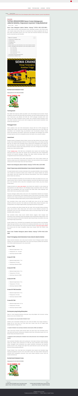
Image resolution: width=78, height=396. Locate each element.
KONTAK (48, 8)
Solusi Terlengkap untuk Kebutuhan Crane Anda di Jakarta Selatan (22, 46)
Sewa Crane (9, 18)
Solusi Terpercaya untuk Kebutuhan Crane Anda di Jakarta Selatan (22, 45)
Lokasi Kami (11, 43)
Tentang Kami (11, 40)
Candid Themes (50, 393)
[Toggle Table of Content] (34, 38)
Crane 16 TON (14, 48)
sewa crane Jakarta (21, 186)
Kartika (16, 25)
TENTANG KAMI (35, 8)
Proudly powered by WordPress (31, 393)
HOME (29, 8)
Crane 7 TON (14, 47)
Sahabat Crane (14, 151)
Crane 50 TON (14, 53)
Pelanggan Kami (12, 42)
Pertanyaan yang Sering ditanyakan (16, 54)
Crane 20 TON (14, 49)
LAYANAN (43, 8)
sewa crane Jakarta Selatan (42, 225)
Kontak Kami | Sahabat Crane (14, 39)
